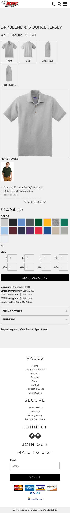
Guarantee (35, 411)
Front (9, 60)
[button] (59, 4)
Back (28, 60)
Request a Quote (35, 388)
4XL (39, 266)
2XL (5, 266)
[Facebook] (32, 436)
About (35, 381)
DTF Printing (7, 298)
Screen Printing (9, 290)
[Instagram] (38, 436)
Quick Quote (35, 392)
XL (56, 258)
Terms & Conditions (35, 419)
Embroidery (6, 286)
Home (35, 365)
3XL (22, 266)
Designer (35, 377)
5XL (56, 266)
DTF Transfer (7, 294)
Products (35, 373)
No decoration (8, 302)
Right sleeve (9, 84)
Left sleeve (47, 60)
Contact (35, 385)
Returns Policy (35, 407)
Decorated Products (35, 369)
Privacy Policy (35, 415)
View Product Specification (34, 329)
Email (13, 460)
